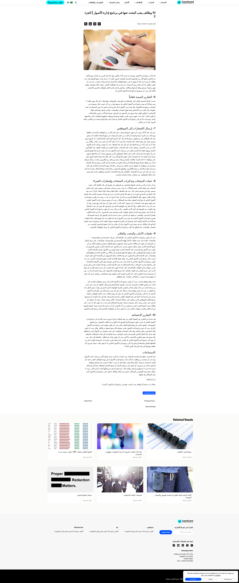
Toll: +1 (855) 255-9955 (185, 561)
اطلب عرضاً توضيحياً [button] (55, 2)
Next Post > (88, 401)
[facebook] (192, 545)
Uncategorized (149, 393)
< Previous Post (149, 401)
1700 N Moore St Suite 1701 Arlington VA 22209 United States (183, 556)
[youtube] (178, 545)
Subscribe (166, 532)
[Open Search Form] (76, 2)
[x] (187, 545)
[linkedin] (183, 545)
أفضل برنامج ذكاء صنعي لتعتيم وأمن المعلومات (138, 531)
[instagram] (174, 545)
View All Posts (150, 406)
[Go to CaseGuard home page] (119, 521)
